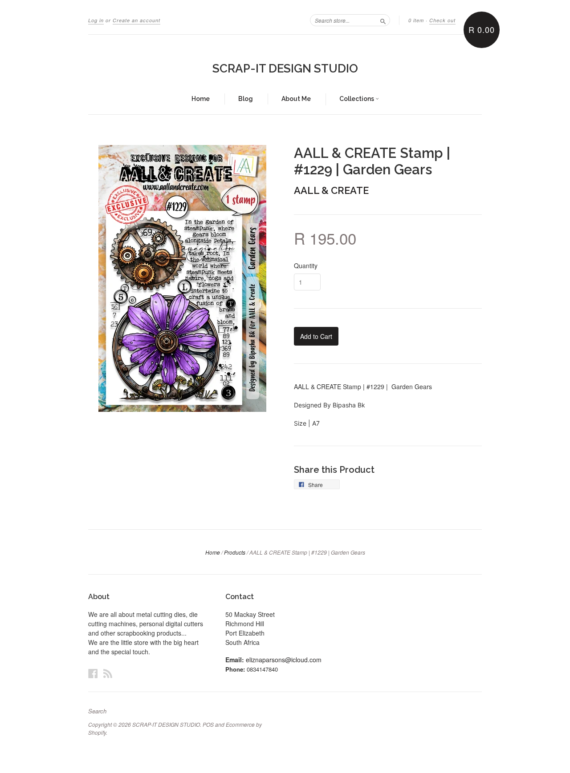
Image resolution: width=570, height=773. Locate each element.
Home (200, 98)
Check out (442, 20)
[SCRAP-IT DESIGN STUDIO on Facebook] (93, 673)
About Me (296, 98)
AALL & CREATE (331, 190)
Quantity (306, 265)
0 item (416, 20)
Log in (96, 20)
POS (208, 724)
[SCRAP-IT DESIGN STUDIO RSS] (108, 673)
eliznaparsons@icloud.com (284, 659)
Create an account (136, 20)
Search (97, 711)
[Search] (383, 20)
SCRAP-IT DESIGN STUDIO (285, 68)
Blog (245, 98)
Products (234, 552)
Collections (357, 98)
